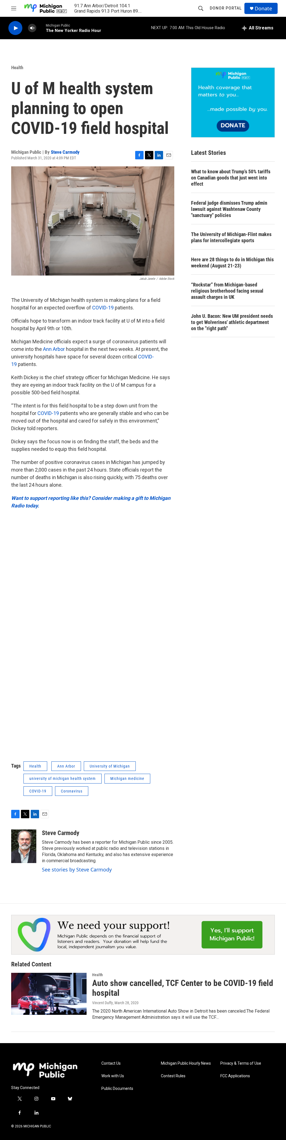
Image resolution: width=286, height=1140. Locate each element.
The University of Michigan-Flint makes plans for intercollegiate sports (231, 237)
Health (17, 67)
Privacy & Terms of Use (240, 1063)
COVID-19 (103, 308)
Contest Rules (173, 1076)
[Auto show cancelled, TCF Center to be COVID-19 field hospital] (49, 994)
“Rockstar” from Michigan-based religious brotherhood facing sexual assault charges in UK (227, 291)
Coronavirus (71, 791)
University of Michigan (110, 766)
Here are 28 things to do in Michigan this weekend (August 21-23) (232, 263)
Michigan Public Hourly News (186, 1063)
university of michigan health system (62, 778)
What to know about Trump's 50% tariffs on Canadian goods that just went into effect (230, 178)
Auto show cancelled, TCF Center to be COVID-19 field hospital (182, 988)
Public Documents (117, 1089)
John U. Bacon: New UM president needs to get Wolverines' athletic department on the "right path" (232, 322)
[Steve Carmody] (23, 846)
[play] (15, 28)
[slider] (41, 28)
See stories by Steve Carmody (77, 869)
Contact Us (111, 1063)
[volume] (32, 28)
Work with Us (112, 1076)
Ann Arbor (54, 349)
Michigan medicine (127, 778)
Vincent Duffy (102, 1003)
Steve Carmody (65, 152)
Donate (263, 8)
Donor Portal (226, 8)
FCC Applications (235, 1076)
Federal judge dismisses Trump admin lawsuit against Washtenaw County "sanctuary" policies (229, 209)
